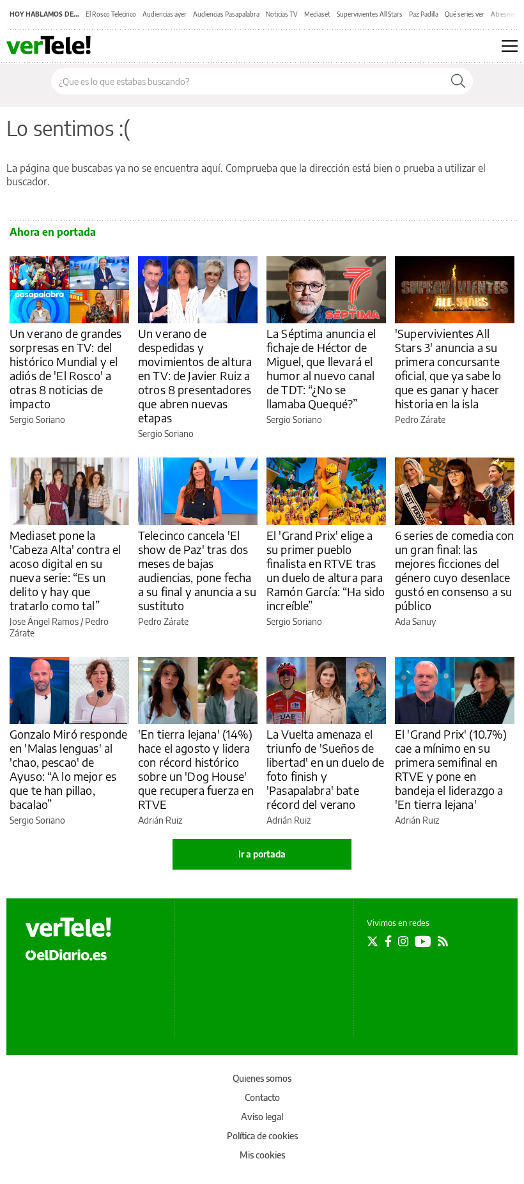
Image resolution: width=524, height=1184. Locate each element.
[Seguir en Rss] (443, 941)
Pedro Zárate (420, 419)
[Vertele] (68, 927)
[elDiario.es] (66, 954)
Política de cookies (262, 1135)
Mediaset (317, 14)
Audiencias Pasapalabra (226, 14)
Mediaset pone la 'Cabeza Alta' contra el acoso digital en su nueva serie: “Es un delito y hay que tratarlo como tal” (65, 570)
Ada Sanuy (415, 621)
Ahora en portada (53, 232)
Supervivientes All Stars (370, 14)
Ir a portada (262, 854)
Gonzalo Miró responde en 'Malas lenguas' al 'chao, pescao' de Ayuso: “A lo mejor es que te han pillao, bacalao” (68, 769)
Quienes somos (262, 1078)
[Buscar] (458, 81)
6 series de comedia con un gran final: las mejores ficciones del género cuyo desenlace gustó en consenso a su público (454, 570)
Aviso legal (262, 1116)
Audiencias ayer (165, 14)
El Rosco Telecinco (111, 14)
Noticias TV (282, 14)
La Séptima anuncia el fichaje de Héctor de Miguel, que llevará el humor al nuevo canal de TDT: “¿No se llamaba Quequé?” (321, 368)
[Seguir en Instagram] (403, 941)
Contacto (262, 1097)
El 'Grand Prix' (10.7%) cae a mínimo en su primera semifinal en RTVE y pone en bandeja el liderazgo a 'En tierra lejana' (451, 769)
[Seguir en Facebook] (388, 941)
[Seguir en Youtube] (423, 941)
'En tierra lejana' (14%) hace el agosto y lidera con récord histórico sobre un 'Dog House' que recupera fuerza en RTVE (196, 769)
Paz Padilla (423, 14)
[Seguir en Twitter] (372, 941)
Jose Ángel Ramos (44, 621)
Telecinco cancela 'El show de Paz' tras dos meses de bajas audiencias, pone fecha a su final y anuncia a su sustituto (197, 570)
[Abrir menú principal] (510, 46)
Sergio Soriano (37, 419)
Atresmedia (507, 14)
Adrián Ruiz (160, 820)
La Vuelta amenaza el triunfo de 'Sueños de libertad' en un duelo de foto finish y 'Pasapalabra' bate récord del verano (325, 769)
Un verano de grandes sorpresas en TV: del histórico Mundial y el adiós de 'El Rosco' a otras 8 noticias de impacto (65, 368)
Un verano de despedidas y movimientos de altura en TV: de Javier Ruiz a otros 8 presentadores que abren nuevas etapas (195, 375)
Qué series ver (464, 14)
